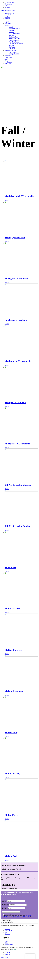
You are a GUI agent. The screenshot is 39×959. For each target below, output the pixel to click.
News (6, 943)
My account (8, 4)
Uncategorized (9, 944)
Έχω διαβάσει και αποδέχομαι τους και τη (16, 916)
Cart (6, 5)
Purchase (7, 7)
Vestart (14, 949)
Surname (5, 904)
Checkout (7, 934)
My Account (8, 930)
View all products (10, 2)
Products (7, 929)
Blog (6, 941)
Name (4, 901)
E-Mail (5, 908)
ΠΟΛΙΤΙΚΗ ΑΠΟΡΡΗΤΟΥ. (21, 917)
